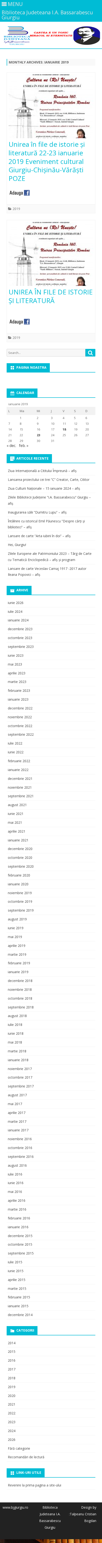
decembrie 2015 (20, 1235)
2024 (11, 1430)
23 (38, 435)
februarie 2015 (19, 1297)
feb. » (23, 445)
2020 (11, 1395)
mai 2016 (15, 1191)
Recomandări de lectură (26, 1457)
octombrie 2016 (20, 1147)
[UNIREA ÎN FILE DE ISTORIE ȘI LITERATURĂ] (51, 255)
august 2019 (17, 919)
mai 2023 (15, 664)
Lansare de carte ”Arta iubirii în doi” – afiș (39, 536)
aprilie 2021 (16, 831)
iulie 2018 (15, 1024)
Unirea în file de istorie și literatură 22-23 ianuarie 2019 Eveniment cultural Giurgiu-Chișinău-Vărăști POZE (47, 161)
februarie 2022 (19, 761)
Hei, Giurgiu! (17, 544)
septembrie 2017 (21, 1086)
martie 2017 (17, 1121)
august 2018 (17, 1015)
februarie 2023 (19, 690)
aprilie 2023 (16, 673)
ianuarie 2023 (18, 699)
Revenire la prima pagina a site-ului (34, 1485)
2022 (11, 1413)
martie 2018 (17, 1051)
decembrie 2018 (20, 980)
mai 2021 (15, 822)
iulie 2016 (15, 1174)
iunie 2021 (15, 813)
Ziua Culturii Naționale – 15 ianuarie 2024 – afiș (44, 488)
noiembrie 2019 (20, 893)
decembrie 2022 (20, 708)
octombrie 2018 (20, 998)
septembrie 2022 (21, 734)
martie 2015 (17, 1288)
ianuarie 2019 (18, 972)
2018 (11, 1378)
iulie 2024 (15, 611)
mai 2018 (15, 1042)
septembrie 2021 (21, 796)
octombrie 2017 (20, 1077)
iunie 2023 (15, 655)
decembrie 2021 (20, 778)
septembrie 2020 (21, 866)
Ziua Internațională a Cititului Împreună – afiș (42, 470)
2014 (11, 1343)
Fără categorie (19, 1448)
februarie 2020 (19, 875)
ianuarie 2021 (18, 840)
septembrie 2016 (21, 1156)
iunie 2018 (15, 1033)
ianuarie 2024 (18, 620)
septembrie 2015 (21, 1253)
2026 (11, 1439)
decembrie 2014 (20, 1314)
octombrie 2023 (20, 637)
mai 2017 (15, 1104)
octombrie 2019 (20, 901)
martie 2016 (17, 1209)
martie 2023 (17, 681)
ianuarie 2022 (18, 769)
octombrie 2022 (20, 726)
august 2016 (17, 1165)
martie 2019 (17, 954)
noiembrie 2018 (20, 989)
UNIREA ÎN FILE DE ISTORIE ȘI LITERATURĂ (51, 296)
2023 (11, 1422)
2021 (11, 1404)
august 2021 (17, 805)
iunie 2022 (15, 752)
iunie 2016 (15, 1183)
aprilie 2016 (16, 1200)
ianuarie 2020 (18, 884)
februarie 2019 (19, 963)
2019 (16, 208)
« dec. (11, 445)
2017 (11, 1369)
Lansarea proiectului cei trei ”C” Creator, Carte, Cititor (48, 479)
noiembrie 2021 (20, 787)
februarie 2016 (19, 1218)
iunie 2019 (15, 928)
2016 (11, 1360)
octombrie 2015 (20, 1244)
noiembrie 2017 (20, 1068)
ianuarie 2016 (18, 1227)
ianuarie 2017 (18, 1130)
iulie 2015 (15, 1262)
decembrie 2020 (20, 848)
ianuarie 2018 (18, 1060)
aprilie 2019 (16, 945)
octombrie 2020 (20, 857)
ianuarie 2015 (18, 1306)
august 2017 (17, 1095)
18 (64, 429)
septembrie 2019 (21, 910)
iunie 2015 (15, 1271)
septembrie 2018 (21, 1007)
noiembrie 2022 (20, 717)
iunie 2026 (15, 602)
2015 (11, 1351)
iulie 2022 (15, 743)
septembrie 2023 (21, 646)
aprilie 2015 (16, 1279)
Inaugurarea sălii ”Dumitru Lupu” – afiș (37, 512)
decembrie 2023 (20, 629)
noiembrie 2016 (20, 1139)
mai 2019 (15, 936)
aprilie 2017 (16, 1112)
